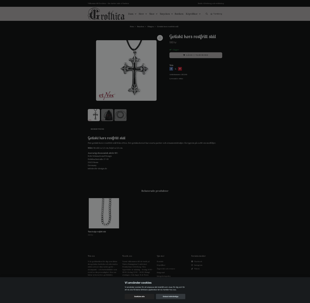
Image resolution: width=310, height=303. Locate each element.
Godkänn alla (139, 296)
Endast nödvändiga (170, 296)
